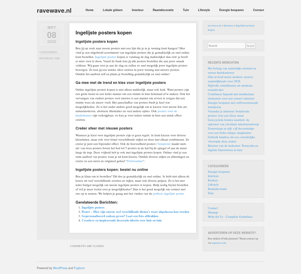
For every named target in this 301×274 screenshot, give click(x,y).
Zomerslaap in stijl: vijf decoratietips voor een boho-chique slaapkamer (231, 130)
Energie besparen (231, 10)
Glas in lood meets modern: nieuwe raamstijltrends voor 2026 (230, 79)
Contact (258, 10)
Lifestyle (204, 10)
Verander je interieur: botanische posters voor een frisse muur (228, 113)
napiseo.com (219, 243)
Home (90, 10)
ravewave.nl (54, 10)
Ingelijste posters (106, 57)
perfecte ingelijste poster (168, 193)
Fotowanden (135, 161)
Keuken (213, 180)
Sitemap (213, 212)
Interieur (138, 10)
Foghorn (79, 268)
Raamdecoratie (163, 10)
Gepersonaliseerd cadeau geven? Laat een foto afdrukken (120, 216)
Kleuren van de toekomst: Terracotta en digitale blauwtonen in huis (233, 147)
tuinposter (164, 144)
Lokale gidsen (113, 10)
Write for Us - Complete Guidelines (230, 216)
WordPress (60, 268)
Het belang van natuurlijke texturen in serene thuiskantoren (232, 70)
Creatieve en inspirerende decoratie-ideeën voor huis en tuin (122, 220)
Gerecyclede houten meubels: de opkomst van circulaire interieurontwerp (233, 122)
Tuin (186, 10)
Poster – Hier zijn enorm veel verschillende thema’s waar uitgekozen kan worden (135, 211)
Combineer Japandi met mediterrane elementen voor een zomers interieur (231, 96)
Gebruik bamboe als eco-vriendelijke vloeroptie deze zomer (231, 139)
